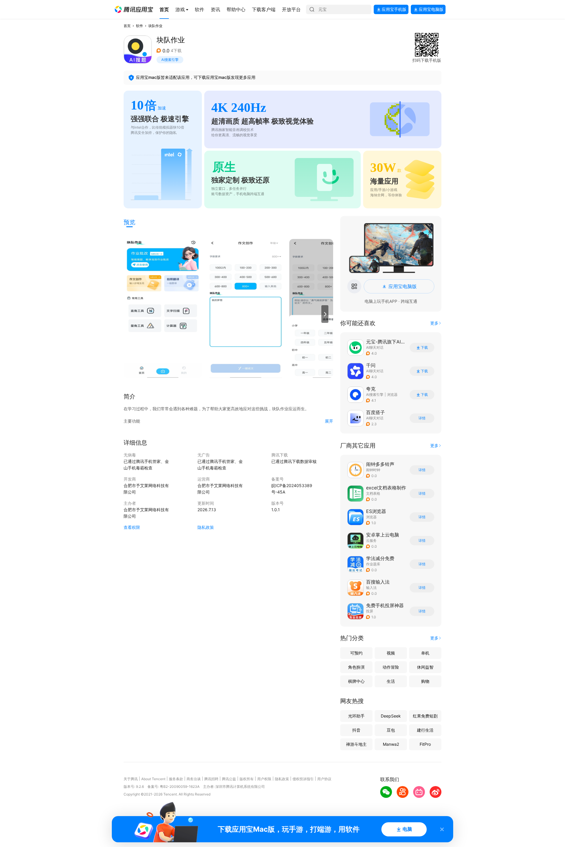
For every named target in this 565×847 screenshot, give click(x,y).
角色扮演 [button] (356, 667)
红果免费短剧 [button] (425, 715)
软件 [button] (139, 26)
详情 (422, 418)
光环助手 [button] (356, 715)
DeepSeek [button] (391, 715)
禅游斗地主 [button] (356, 744)
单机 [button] (425, 652)
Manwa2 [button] (391, 744)
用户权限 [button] (264, 779)
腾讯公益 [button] (229, 779)
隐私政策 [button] (205, 527)
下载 (424, 348)
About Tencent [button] (153, 779)
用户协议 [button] (324, 779)
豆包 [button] (391, 730)
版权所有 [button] (247, 779)
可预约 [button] (356, 652)
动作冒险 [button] (391, 667)
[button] (134, 9)
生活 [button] (391, 681)
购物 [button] (425, 681)
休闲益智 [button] (425, 667)
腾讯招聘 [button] (211, 779)
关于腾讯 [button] (131, 779)
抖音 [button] (356, 730)
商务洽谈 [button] (194, 779)
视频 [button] (391, 652)
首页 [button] (127, 26)
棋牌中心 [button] (356, 681)
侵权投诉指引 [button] (303, 779)
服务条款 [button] (176, 779)
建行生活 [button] (425, 730)
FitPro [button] (425, 744)
